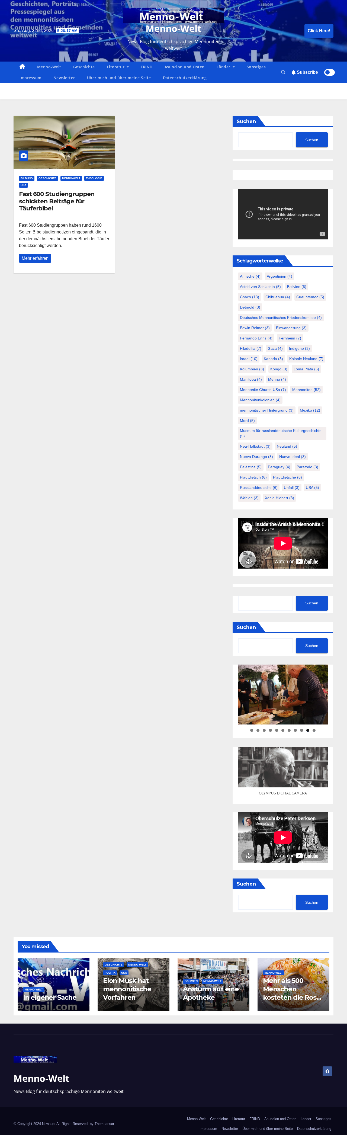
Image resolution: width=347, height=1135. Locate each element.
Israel (249, 359)
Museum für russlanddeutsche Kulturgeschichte (281, 433)
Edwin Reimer (255, 328)
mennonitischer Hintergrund (267, 410)
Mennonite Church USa (263, 389)
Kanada (273, 359)
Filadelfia (250, 348)
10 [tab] (308, 730)
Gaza (275, 348)
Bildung (27, 178)
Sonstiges (256, 66)
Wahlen (249, 498)
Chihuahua (277, 297)
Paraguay (279, 467)
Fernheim (290, 338)
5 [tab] (276, 730)
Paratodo (307, 467)
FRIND (147, 66)
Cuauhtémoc (310, 297)
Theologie (94, 178)
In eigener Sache (49, 997)
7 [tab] (289, 730)
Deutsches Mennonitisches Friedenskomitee (281, 317)
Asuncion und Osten (185, 66)
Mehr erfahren (35, 258)
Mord (247, 420)
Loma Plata (306, 369)
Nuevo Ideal (292, 456)
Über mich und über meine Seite (119, 77)
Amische (250, 276)
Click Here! (319, 30)
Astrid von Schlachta (260, 286)
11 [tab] (314, 730)
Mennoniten (306, 389)
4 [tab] (270, 730)
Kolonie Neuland (306, 359)
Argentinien (279, 276)
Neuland (287, 446)
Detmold (250, 307)
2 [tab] (257, 730)
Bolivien (296, 286)
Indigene (299, 348)
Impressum (30, 77)
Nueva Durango (256, 456)
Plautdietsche (287, 477)
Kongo (278, 369)
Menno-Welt (173, 28)
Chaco (249, 297)
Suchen (246, 121)
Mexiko (310, 410)
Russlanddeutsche (259, 487)
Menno (277, 379)
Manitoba (251, 379)
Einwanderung (291, 328)
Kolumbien (252, 369)
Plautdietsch (253, 477)
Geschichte (84, 66)
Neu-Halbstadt (255, 446)
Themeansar (104, 1124)
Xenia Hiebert (279, 498)
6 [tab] (282, 730)
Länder (224, 66)
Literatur (116, 66)
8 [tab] (295, 730)
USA (23, 185)
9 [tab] (301, 730)
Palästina (251, 467)
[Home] (22, 67)
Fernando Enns (256, 338)
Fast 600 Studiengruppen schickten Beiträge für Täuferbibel (57, 201)
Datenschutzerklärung (185, 77)
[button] (283, 72)
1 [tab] (251, 730)
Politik (110, 972)
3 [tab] (264, 730)
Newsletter (64, 77)
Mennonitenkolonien (260, 400)
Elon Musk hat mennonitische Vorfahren (127, 989)
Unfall (292, 487)
